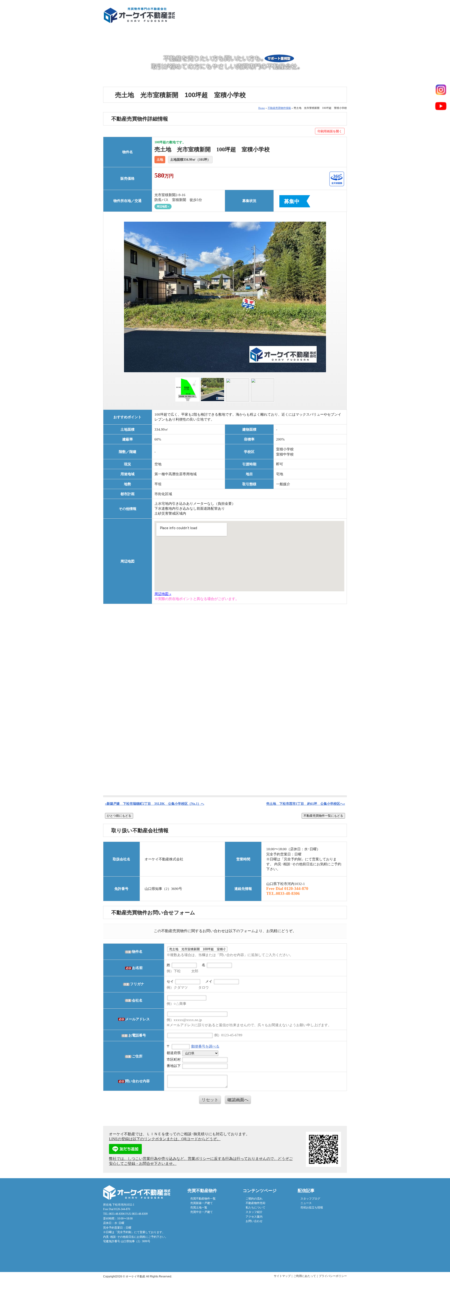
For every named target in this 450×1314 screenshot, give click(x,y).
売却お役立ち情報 (311, 1207)
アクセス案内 (326, 34)
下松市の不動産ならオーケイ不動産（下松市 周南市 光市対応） (139, 15)
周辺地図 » (163, 206)
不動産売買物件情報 (279, 107)
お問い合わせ (254, 1221)
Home (261, 107)
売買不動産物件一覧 (123, 34)
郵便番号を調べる (205, 1046)
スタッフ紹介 (254, 1212)
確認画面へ (237, 1100)
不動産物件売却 (204, 34)
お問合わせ (334, 16)
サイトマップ (282, 1276)
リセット (210, 1100)
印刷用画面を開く (330, 131)
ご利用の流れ (164, 34)
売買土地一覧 (198, 1207)
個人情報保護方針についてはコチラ (225, 1114)
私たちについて (245, 34)
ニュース (306, 1203)
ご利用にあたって (304, 1276)
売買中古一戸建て (201, 1212)
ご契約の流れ (254, 1198)
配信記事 (285, 34)
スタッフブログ (310, 1198)
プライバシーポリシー (333, 1276)
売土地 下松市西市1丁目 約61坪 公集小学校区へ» (305, 803)
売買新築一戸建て (201, 1203)
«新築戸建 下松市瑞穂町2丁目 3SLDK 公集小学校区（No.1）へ (154, 803)
